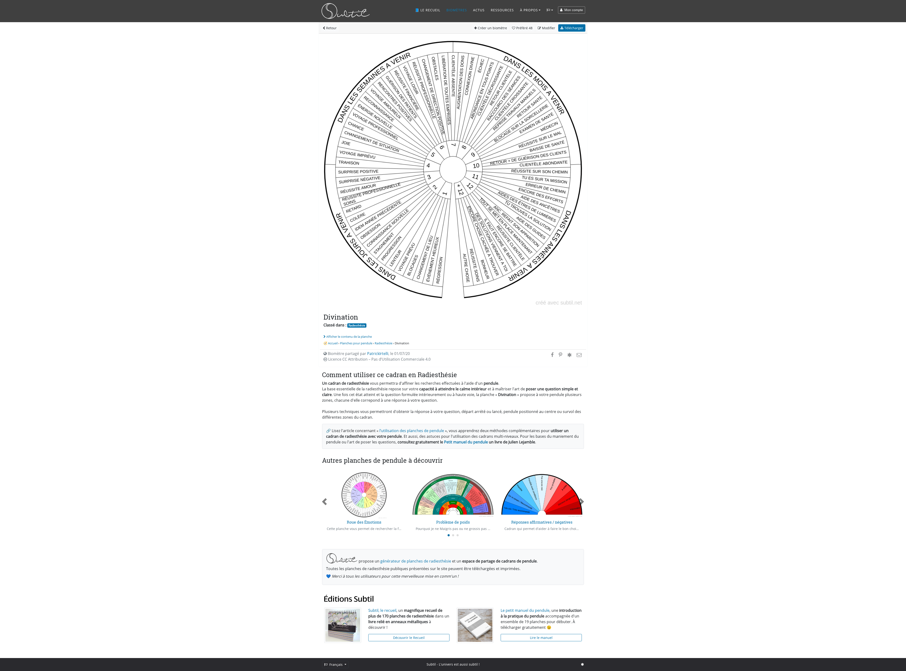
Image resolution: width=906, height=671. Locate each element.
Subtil (431, 664)
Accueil (333, 343)
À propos (529, 10)
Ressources (502, 10)
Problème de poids (453, 522)
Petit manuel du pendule (466, 442)
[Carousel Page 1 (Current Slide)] (449, 535)
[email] (579, 354)
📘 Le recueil (427, 10)
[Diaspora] (569, 354)
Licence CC (379, 359)
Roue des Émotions (364, 522)
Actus (479, 10)
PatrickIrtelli (377, 353)
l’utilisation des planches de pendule (411, 430)
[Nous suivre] (582, 664)
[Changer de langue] (550, 10)
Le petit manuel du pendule (525, 610)
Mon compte (572, 10)
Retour (331, 28)
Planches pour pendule (356, 343)
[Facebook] (552, 354)
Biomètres (456, 10)
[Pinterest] (560, 354)
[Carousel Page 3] (458, 535)
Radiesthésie (356, 325)
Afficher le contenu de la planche (349, 336)
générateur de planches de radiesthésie (415, 561)
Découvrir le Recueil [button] (409, 637)
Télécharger (573, 28)
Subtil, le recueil (382, 610)
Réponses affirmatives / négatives (541, 522)
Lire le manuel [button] (541, 637)
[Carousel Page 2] (453, 535)
